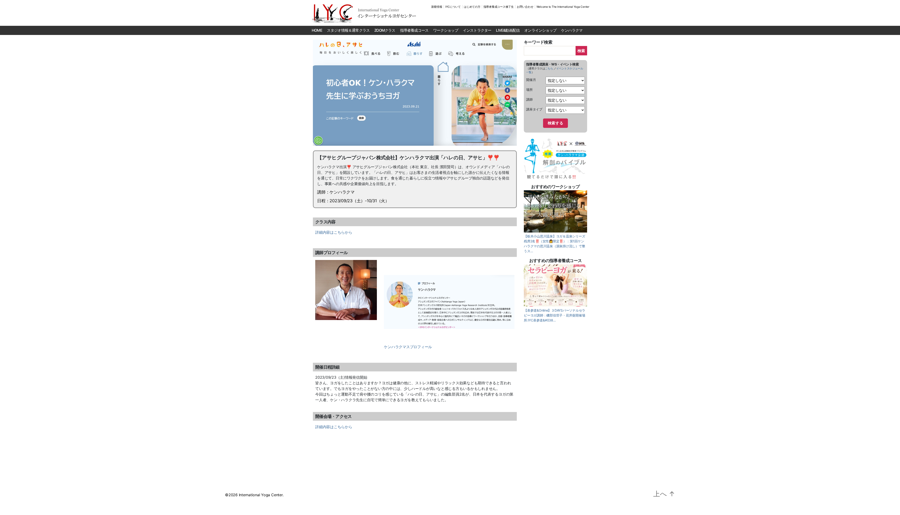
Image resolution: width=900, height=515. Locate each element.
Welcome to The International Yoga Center (562, 6)
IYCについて (453, 6)
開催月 (531, 80)
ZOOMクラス (384, 30)
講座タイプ (534, 109)
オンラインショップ (540, 30)
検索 (581, 50)
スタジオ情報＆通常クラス (348, 30)
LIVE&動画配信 (508, 30)
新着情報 (436, 6)
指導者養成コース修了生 (499, 6)
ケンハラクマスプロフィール (408, 346)
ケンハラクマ (571, 30)
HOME (317, 30)
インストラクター (477, 30)
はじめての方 (472, 6)
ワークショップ (445, 30)
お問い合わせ (525, 6)
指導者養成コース (414, 30)
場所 (529, 90)
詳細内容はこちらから (333, 232)
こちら (549, 68)
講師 (529, 99)
